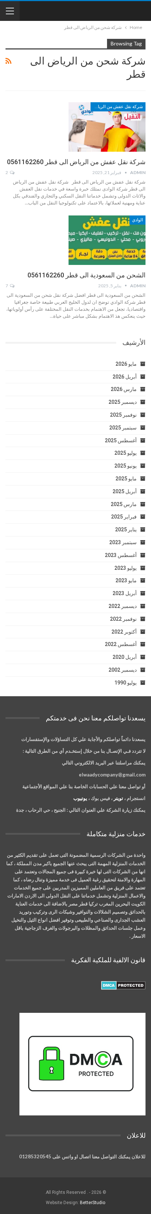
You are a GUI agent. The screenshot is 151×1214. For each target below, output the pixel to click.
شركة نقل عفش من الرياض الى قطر (117, 106)
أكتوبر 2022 (124, 632)
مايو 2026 (126, 364)
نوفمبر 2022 (123, 619)
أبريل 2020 (125, 657)
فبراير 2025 (124, 517)
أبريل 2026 (125, 377)
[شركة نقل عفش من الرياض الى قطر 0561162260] (107, 126)
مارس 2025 (124, 504)
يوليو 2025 (125, 453)
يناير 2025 (126, 529)
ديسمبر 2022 (122, 606)
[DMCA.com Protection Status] (123, 986)
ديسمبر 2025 (122, 402)
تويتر (118, 798)
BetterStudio (92, 1202)
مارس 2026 (124, 389)
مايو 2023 (126, 580)
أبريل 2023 (125, 593)
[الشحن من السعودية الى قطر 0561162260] (107, 240)
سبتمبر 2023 (123, 542)
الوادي (137, 219)
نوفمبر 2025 (123, 415)
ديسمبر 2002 (122, 670)
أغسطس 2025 (121, 440)
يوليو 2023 (125, 568)
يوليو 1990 (125, 683)
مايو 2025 (126, 478)
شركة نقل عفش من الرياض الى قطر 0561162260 (76, 162)
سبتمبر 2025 (123, 428)
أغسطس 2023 (121, 555)
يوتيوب (80, 798)
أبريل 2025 (125, 491)
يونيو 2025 (125, 466)
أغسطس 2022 (121, 644)
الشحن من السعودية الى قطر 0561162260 (86, 275)
